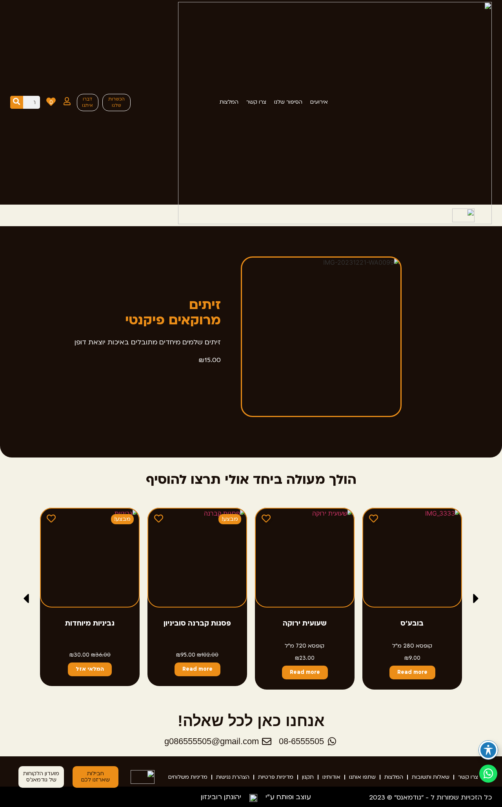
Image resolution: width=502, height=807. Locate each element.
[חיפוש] (16, 102)
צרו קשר (468, 777)
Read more (412, 672)
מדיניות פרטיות (275, 777)
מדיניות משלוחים (187, 777)
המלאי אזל (90, 669)
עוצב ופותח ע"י (288, 797)
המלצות (393, 777)
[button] (26, 598)
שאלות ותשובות (430, 777)
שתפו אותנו (362, 777)
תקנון (308, 777)
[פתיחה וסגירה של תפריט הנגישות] (488, 750)
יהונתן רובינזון (221, 797)
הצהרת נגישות (232, 777)
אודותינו (331, 777)
